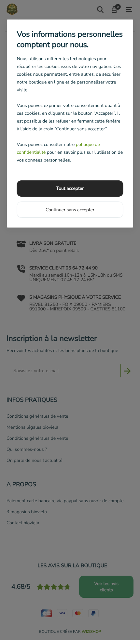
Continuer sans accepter (70, 210)
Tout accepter (70, 188)
